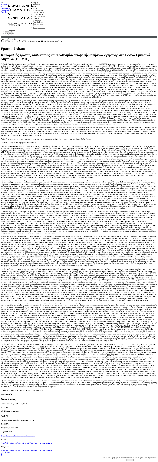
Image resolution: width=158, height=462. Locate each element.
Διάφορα (36, 18)
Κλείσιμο (130, 460)
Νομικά (35, 8)
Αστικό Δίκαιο (38, 10)
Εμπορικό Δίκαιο (38, 12)
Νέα (34, 6)
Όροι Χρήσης (5, 452)
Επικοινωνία (9, 32)
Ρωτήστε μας (9, 34)
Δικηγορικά (37, 20)
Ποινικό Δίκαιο (38, 14)
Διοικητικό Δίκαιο (39, 16)
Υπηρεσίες (36, 4)
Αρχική (35, 3)
